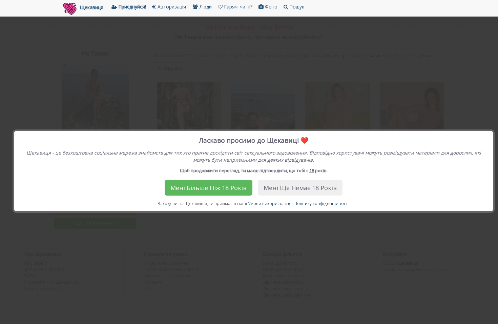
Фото (270, 6)
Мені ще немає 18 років (300, 188)
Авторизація (171, 6)
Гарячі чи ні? (237, 6)
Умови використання (269, 203)
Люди (205, 6)
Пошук (296, 6)
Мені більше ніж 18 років (208, 188)
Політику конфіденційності (321, 203)
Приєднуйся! (131, 6)
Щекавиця (91, 7)
